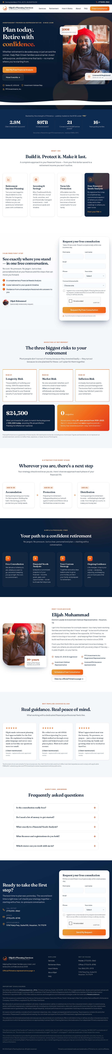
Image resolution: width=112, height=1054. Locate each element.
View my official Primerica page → (68, 679)
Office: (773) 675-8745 (87, 965)
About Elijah (52, 972)
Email (64, 262)
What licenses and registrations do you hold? (38, 836)
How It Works (67, 8)
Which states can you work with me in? (35, 846)
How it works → (13, 77)
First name (66, 252)
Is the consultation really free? (31, 807)
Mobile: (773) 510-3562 (87, 961)
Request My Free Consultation (84, 310)
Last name (88, 252)
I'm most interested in (70, 281)
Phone (65, 271)
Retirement (54, 8)
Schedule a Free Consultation (67, 672)
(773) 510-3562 (103, 2)
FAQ (86, 8)
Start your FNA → (94, 212)
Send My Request (84, 932)
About (78, 8)
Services (42, 8)
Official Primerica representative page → (19, 971)
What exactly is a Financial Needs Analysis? (37, 827)
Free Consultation (99, 9)
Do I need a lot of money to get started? (35, 817)
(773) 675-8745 (13, 918)
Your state (88, 271)
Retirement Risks (54, 965)
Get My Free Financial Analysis (19, 70)
